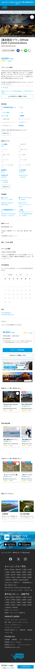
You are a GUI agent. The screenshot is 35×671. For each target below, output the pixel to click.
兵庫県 (13, 572)
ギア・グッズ (23, 622)
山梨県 (24, 574)
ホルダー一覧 (28, 590)
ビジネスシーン (15, 624)
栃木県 (13, 574)
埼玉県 (30, 569)
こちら (14, 235)
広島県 (13, 577)
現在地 (6, 569)
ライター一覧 (8, 632)
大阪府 (7, 572)
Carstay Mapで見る (8, 314)
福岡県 (24, 572)
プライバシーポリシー (24, 644)
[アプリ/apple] (10, 544)
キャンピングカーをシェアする (13, 590)
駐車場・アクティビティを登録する (15, 612)
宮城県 (24, 577)
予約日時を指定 (25, 666)
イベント (7, 624)
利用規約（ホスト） (10, 644)
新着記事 (22, 630)
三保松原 (5, 514)
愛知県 (18, 572)
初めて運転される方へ (11, 585)
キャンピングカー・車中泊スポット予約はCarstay (15, 12)
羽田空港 (15, 580)
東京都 (12, 569)
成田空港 (8, 580)
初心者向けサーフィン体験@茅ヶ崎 (11, 439)
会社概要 (7, 639)
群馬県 (7, 574)
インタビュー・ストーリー (12, 627)
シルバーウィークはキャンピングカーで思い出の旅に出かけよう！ (17, 2)
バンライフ (22, 619)
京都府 (18, 577)
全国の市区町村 (23, 580)
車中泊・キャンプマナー (12, 610)
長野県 (7, 577)
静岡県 (30, 574)
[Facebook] (10, 559)
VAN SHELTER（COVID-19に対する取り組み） (18, 587)
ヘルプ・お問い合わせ (25, 639)
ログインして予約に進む (18, 350)
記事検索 (29, 630)
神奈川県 (18, 569)
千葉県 (24, 569)
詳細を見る (6, 133)
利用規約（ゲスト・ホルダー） (13, 642)
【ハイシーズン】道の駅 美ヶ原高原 (11, 474)
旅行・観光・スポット (11, 622)
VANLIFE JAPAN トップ (11, 630)
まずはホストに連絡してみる (18, 96)
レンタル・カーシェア (11, 619)
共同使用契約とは (27, 582)
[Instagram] (25, 559)
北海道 (30, 572)
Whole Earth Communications (11, 404)
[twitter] (18, 559)
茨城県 (18, 574)
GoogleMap (6, 312)
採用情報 (14, 639)
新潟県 (30, 577)
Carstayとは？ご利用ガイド (12, 582)
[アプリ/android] (24, 544)
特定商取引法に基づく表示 (12, 647)
